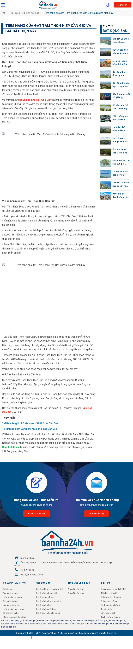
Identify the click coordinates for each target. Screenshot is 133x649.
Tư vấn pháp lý (107, 609)
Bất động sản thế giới (111, 597)
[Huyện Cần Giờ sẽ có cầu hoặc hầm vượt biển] (105, 52)
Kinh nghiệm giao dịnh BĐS (113, 589)
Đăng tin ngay (36, 513)
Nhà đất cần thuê (76, 589)
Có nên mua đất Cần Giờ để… (120, 173)
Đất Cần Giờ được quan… (118, 73)
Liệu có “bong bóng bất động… (120, 62)
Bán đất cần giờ (8, 627)
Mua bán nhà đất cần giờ (97, 623)
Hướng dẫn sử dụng (12, 597)
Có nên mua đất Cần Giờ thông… (120, 107)
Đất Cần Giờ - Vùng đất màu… (120, 140)
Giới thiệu (7, 589)
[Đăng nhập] (108, 5)
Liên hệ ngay (96, 513)
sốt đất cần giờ (28, 620)
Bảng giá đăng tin (11, 605)
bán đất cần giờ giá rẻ (58, 623)
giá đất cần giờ (77, 623)
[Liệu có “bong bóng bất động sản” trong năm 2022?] (105, 63)
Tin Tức (105, 582)
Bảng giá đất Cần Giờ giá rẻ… (120, 195)
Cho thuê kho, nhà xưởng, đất (49, 589)
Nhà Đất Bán (43, 582)
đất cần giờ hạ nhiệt (10, 620)
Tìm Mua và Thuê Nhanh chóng (96, 500)
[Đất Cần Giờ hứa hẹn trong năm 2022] (105, 85)
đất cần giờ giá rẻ (117, 620)
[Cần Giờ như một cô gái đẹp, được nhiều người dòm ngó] (105, 96)
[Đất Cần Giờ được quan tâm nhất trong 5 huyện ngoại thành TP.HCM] (105, 74)
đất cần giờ (101, 620)
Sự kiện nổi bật (30, 12)
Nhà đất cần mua (76, 593)
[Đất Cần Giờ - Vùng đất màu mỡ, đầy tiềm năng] (105, 141)
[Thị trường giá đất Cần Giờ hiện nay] (105, 118)
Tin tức (13, 12)
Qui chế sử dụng (10, 601)
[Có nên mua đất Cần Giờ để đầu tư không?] (105, 174)
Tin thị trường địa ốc (110, 617)
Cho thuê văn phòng (45, 597)
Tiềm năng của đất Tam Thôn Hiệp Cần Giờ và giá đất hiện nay (78, 12)
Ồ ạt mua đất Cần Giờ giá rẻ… (120, 151)
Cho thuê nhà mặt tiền (46, 609)
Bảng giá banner (10, 593)
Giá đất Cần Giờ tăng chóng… (120, 40)
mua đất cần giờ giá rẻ (35, 623)
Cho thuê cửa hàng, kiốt (47, 593)
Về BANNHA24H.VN (14, 582)
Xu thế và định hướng (110, 605)
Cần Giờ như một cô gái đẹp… (121, 96)
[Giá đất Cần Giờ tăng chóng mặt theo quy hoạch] (105, 41)
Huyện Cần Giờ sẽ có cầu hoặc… (120, 51)
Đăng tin (122, 4)
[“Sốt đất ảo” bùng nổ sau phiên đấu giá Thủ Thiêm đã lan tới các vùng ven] (105, 129)
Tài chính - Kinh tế (109, 593)
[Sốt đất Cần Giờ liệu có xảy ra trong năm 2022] (105, 185)
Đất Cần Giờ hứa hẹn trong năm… (121, 85)
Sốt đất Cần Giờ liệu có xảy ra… (120, 184)
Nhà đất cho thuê (79, 582)
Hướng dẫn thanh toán (13, 609)
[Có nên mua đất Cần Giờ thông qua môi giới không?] (105, 107)
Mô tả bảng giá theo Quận (15, 617)
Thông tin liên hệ (10, 613)
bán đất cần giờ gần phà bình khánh (54, 620)
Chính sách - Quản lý (110, 601)
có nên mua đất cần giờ (83, 620)
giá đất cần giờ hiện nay (12, 623)
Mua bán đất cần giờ (119, 623)
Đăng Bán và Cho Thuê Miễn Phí (36, 500)
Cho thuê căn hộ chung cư (48, 613)
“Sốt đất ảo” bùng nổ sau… (119, 129)
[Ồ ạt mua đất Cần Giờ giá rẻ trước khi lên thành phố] (105, 152)
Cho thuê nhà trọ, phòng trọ (48, 601)
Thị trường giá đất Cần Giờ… (120, 118)
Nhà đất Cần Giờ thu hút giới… (121, 162)
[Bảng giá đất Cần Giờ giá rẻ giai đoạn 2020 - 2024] (105, 196)
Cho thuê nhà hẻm (44, 605)
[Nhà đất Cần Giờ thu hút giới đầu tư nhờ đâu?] (105, 163)
